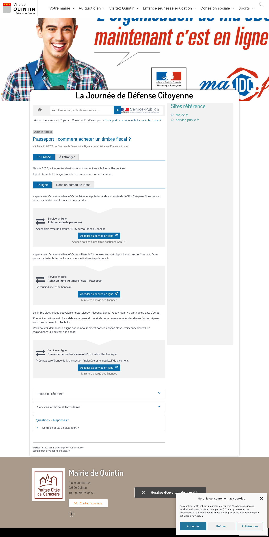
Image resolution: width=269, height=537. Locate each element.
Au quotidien (90, 8)
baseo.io (65, 451)
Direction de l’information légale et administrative (59, 447)
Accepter (193, 526)
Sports (244, 8)
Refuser (221, 526)
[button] (261, 498)
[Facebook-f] (71, 514)
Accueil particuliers (45, 120)
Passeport (95, 120)
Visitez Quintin (121, 8)
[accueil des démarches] (40, 109)
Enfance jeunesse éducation (167, 8)
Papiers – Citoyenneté (73, 120)
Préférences (250, 526)
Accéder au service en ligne (97, 235)
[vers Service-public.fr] (140, 110)
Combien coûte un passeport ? (60, 427)
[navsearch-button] (261, 4)
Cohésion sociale (215, 8)
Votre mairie (59, 8)
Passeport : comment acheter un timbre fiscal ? (133, 120)
